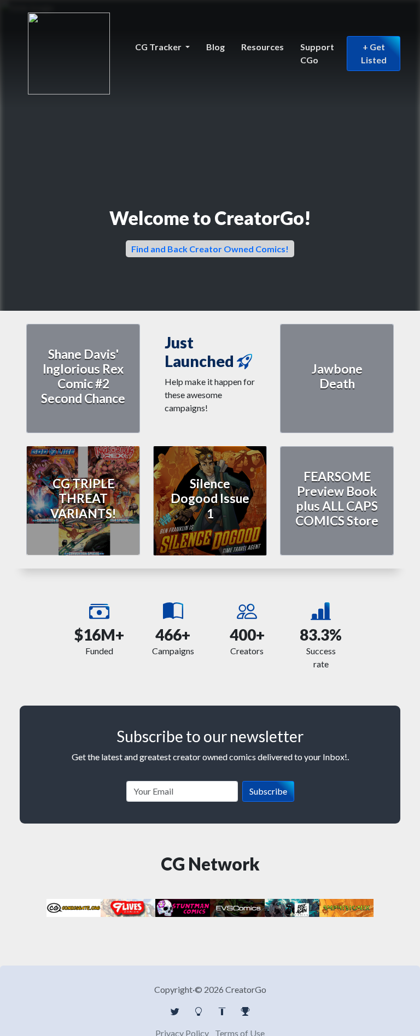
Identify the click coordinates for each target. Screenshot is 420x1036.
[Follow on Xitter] (175, 1011)
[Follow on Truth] (222, 1011)
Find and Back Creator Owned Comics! (210, 249)
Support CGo (317, 53)
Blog (215, 47)
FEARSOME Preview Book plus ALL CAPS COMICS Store (336, 499)
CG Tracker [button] (159, 47)
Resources (262, 47)
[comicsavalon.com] (182, 906)
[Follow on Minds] (198, 1011)
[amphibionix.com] (346, 906)
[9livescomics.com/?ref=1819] (128, 906)
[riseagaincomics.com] (292, 906)
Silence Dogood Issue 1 (210, 498)
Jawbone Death (337, 376)
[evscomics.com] (237, 906)
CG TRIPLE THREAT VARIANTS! (83, 498)
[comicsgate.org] (73, 906)
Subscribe (268, 791)
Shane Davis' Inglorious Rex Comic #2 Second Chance (83, 376)
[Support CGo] (245, 1011)
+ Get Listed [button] (374, 53)
